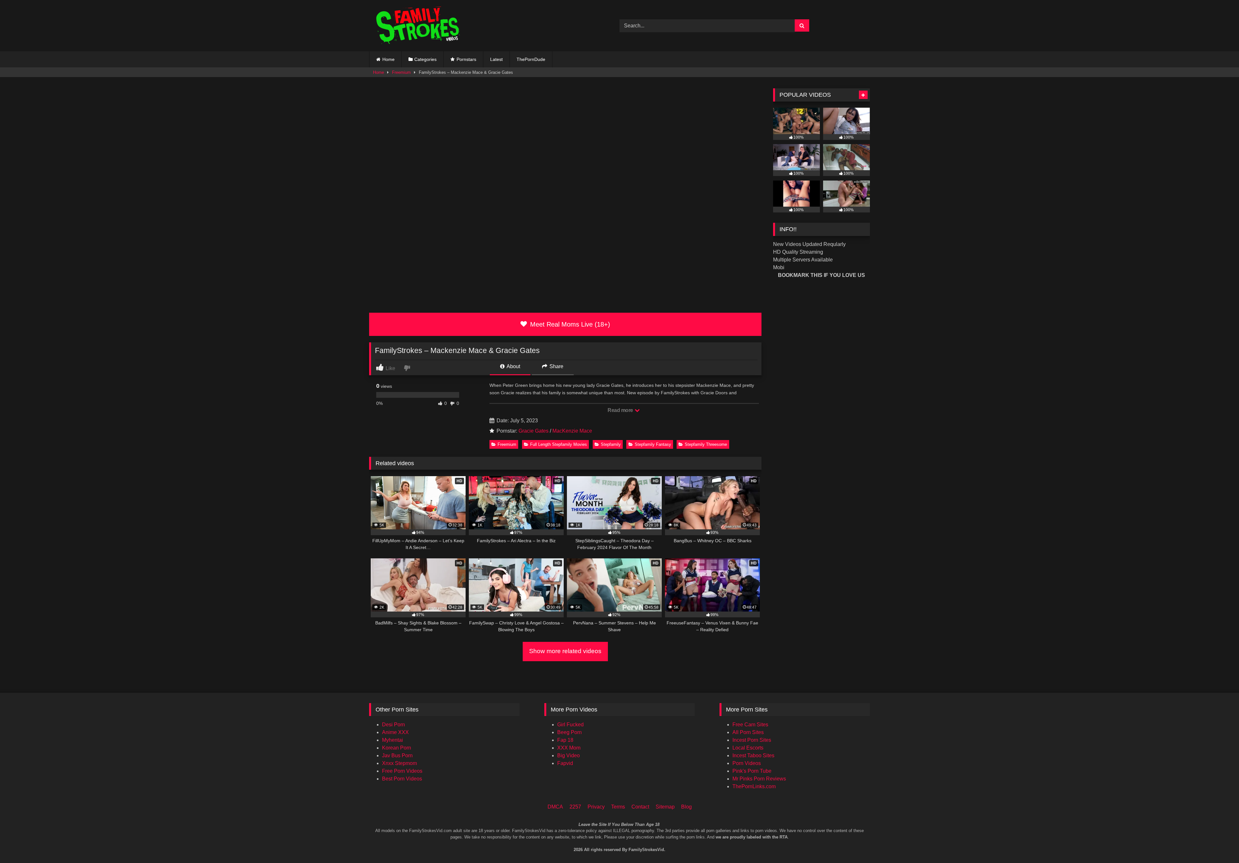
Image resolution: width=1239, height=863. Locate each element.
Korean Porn (396, 747)
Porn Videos (746, 763)
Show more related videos (565, 651)
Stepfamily (611, 444)
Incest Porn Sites (751, 740)
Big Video (568, 755)
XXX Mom (568, 747)
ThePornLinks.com (754, 786)
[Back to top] (1225, 831)
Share (555, 366)
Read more (621, 410)
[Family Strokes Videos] (419, 25)
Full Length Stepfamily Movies (558, 444)
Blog (686, 806)
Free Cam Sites (750, 724)
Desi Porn (393, 724)
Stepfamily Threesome (706, 444)
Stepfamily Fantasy (653, 444)
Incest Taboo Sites (753, 755)
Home (388, 59)
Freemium (401, 72)
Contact (640, 806)
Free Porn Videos (402, 771)
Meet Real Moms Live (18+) (569, 324)
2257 (575, 806)
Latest (496, 59)
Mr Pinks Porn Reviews (759, 778)
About (513, 366)
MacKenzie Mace (572, 431)
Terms (618, 806)
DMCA (555, 806)
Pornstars (466, 59)
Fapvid (565, 763)
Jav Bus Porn (397, 755)
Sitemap (665, 806)
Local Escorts (747, 747)
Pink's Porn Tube (751, 771)
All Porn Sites (748, 732)
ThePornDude (531, 59)
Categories (425, 59)
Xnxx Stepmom (399, 763)
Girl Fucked (570, 724)
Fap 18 (565, 740)
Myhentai (392, 740)
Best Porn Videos (402, 778)
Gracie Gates (534, 431)
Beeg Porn (569, 732)
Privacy (596, 806)
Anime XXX (395, 732)
